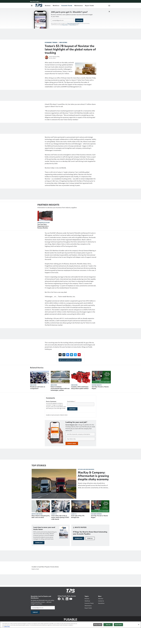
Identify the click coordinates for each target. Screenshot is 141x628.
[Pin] (79, 354)
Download (38, 542)
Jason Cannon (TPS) (54, 56)
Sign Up (35, 612)
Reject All (108, 624)
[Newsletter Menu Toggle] (109, 5)
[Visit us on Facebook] (59, 598)
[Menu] (32, 5)
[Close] (138, 624)
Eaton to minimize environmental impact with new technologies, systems (60, 388)
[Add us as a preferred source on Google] (63, 354)
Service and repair (37, 513)
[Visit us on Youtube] (70, 598)
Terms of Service (73, 24)
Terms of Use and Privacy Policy (73, 23)
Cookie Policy (7, 626)
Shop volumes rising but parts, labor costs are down (41, 516)
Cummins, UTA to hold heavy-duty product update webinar (80, 387)
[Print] (60, 354)
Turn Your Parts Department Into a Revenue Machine (43, 226)
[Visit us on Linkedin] (67, 598)
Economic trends (51, 42)
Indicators (63, 42)
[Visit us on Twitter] (63, 598)
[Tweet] (75, 354)
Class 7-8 (54, 513)
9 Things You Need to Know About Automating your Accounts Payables (90, 533)
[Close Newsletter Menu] (109, 11)
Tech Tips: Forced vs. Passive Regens (100, 387)
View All (90, 538)
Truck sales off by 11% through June (78, 516)
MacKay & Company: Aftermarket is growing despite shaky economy (93, 476)
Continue (72, 409)
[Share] (67, 354)
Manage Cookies (97, 624)
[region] (70, 624)
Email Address (71, 401)
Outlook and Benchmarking (86, 469)
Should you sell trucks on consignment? (37, 387)
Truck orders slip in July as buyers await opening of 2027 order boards (60, 517)
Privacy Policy (65, 24)
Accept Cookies (118, 624)
